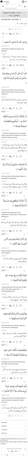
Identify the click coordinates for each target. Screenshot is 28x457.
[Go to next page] (21, 29)
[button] (5, 46)
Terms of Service (22, 442)
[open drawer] (26, 2)
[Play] (16, 451)
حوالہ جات (22, 65)
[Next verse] (19, 451)
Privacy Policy (4, 442)
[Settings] (25, 6)
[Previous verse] (8, 451)
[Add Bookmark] (3, 37)
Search (7, 3)
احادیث (3, 68)
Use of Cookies (13, 442)
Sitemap (3, 443)
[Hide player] (25, 449)
